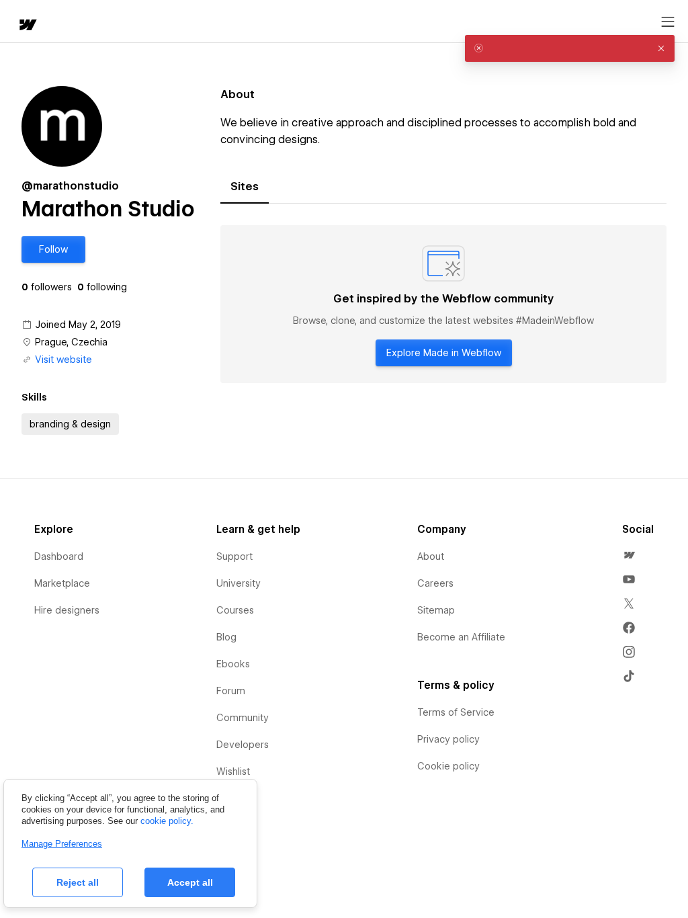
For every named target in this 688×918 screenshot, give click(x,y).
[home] (27, 26)
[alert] (570, 48)
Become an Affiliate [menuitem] (461, 637)
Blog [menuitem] (226, 637)
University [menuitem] (238, 583)
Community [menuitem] (242, 717)
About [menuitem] (430, 556)
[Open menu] (668, 22)
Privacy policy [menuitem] (448, 739)
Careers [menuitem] (435, 583)
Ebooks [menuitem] (233, 664)
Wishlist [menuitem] (233, 771)
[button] (53, 249)
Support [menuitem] (234, 556)
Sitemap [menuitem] (436, 610)
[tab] (244, 187)
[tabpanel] (443, 304)
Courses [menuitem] (235, 610)
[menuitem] (629, 555)
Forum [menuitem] (230, 690)
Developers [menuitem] (242, 744)
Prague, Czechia (71, 342)
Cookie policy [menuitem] (448, 766)
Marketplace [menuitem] (62, 583)
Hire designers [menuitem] (66, 610)
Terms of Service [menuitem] (455, 712)
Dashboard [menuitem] (58, 556)
